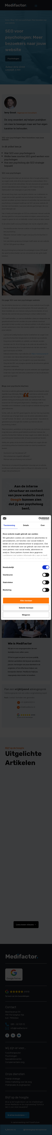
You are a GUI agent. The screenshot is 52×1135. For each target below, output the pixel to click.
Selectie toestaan (26, 608)
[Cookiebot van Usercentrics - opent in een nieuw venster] (38, 518)
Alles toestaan (26, 601)
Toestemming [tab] (9, 525)
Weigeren (26, 615)
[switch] (45, 575)
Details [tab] (26, 525)
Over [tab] (43, 525)
